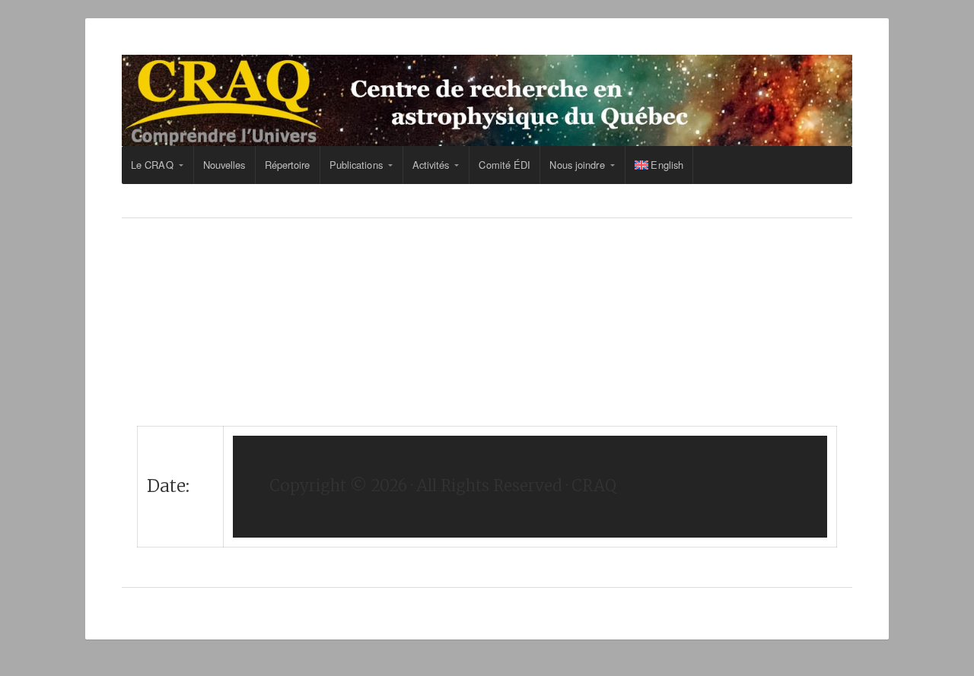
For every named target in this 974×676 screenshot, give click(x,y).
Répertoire (287, 164)
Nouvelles (224, 164)
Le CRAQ (152, 164)
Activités (431, 164)
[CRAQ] (487, 100)
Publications (356, 164)
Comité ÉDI (504, 164)
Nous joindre (576, 164)
